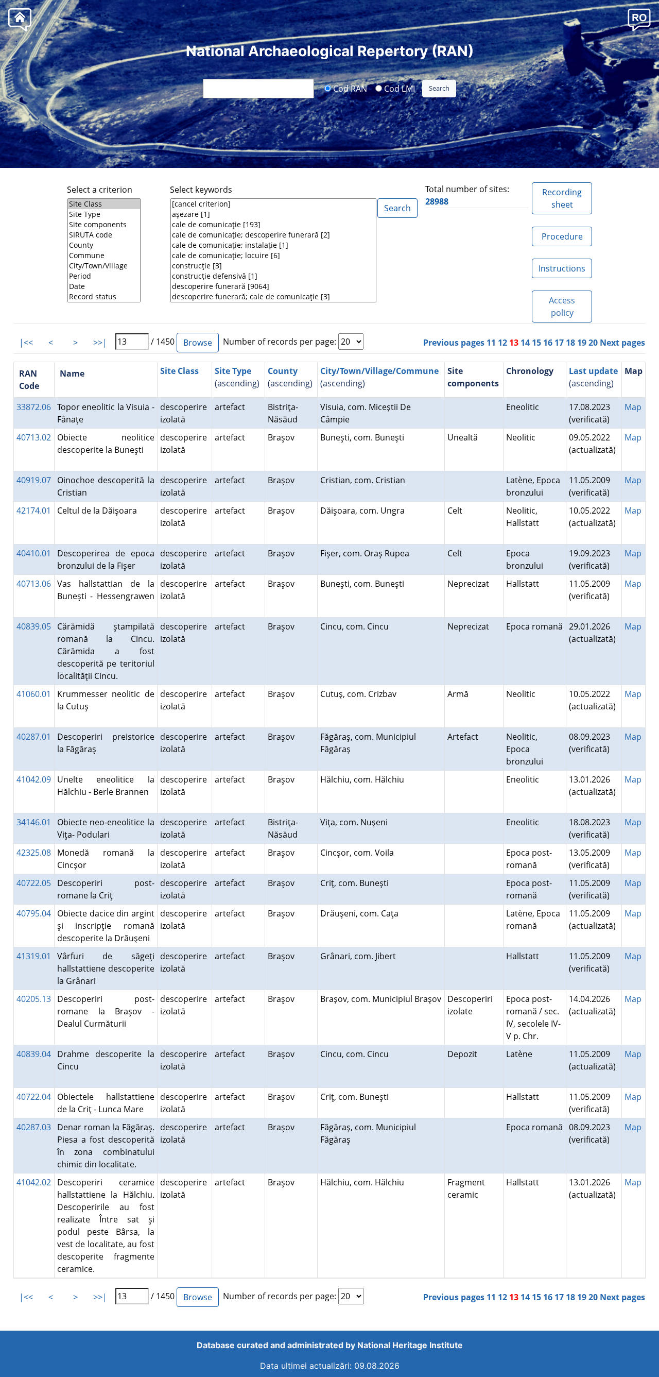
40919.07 (33, 480)
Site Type (233, 371)
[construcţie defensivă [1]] (273, 276)
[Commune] (104, 255)
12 (502, 342)
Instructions (562, 268)
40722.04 (33, 1096)
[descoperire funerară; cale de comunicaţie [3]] (273, 297)
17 (559, 342)
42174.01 (33, 510)
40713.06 (33, 583)
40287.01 (33, 736)
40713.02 (33, 437)
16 (547, 342)
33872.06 (33, 407)
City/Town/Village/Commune (379, 371)
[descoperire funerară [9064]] (273, 286)
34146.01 (33, 822)
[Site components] (104, 224)
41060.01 (33, 694)
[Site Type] (104, 214)
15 (536, 342)
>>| (100, 342)
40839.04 (33, 1054)
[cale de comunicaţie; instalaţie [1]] (273, 245)
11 (491, 342)
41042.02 (33, 1182)
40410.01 (33, 553)
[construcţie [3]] (273, 266)
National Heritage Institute (410, 1345)
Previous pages (453, 342)
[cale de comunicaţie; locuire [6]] (273, 255)
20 (593, 342)
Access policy (562, 306)
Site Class (179, 371)
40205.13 (33, 999)
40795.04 (33, 913)
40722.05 (33, 883)
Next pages (622, 342)
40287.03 (33, 1127)
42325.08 (33, 852)
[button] (639, 19)
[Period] (104, 276)
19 (581, 342)
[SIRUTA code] (104, 235)
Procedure (562, 236)
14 (525, 342)
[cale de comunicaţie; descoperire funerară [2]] (273, 235)
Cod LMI (398, 88)
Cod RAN (349, 88)
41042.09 (33, 779)
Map (633, 407)
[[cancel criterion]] (273, 204)
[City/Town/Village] (104, 266)
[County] (104, 245)
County (283, 371)
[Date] (104, 286)
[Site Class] (104, 204)
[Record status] (104, 297)
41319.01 (33, 956)
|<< (26, 342)
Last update (593, 371)
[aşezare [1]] (273, 214)
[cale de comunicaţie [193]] (273, 224)
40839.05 (33, 626)
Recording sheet (562, 198)
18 (570, 342)
